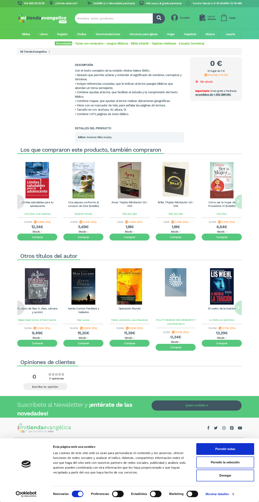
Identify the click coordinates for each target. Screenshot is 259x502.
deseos (211, 18)
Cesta (232, 17)
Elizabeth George (83, 213)
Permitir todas (225, 449)
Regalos (62, 34)
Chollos (81, 34)
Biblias (26, 34)
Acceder (185, 17)
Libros (44, 34)
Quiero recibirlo (195, 405)
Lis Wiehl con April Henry (221, 320)
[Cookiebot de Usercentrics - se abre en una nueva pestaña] (26, 494)
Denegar (225, 475)
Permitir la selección (225, 462)
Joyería (230, 34)
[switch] (118, 494)
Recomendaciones (108, 34)
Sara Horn (222, 213)
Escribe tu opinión (45, 386)
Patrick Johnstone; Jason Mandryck (129, 320)
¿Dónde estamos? (66, 3)
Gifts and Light (129, 213)
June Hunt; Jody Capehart (37, 213)
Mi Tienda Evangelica (33, 51)
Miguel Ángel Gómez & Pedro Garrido (37, 320)
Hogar (171, 34)
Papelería (190, 34)
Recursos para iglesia (143, 34)
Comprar (37, 237)
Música (210, 34)
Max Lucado (83, 320)
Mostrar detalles (217, 494)
